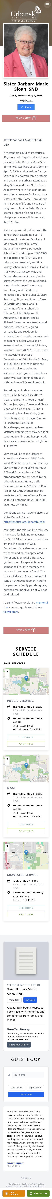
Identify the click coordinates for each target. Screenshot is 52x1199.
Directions (26, 737)
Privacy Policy (17, 1186)
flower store (10, 611)
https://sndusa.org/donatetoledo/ (24, 522)
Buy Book (30, 999)
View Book (14, 999)
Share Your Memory (18, 1044)
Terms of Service (34, 1186)
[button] (26, 679)
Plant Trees (25, 743)
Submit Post (26, 1094)
